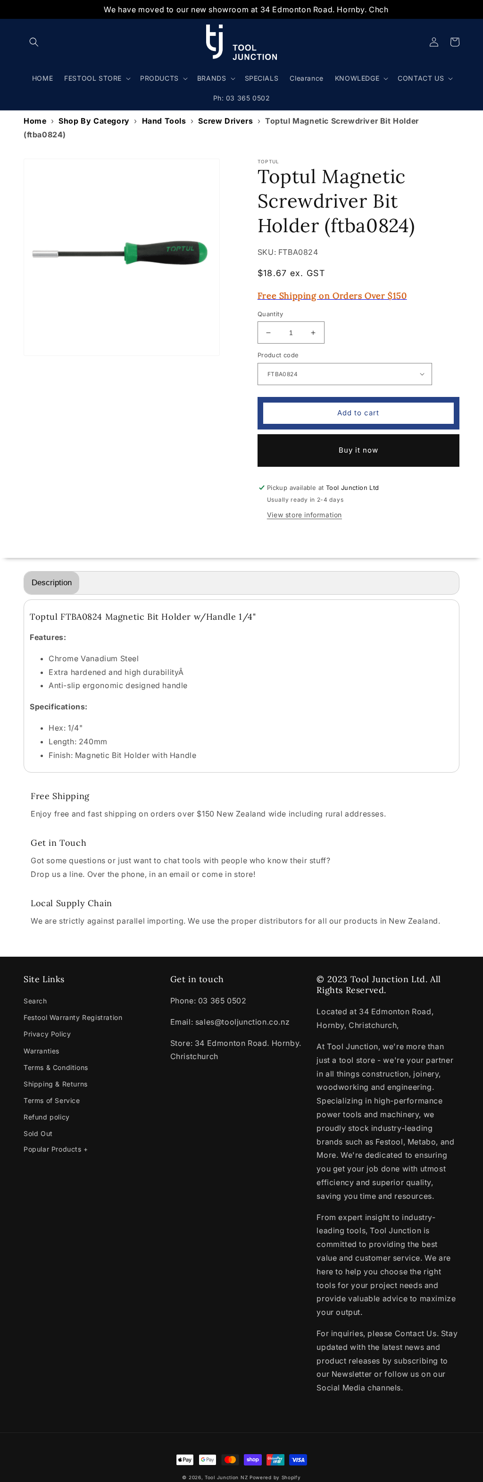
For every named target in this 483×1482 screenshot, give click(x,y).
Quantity (270, 314)
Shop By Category (94, 121)
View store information (304, 515)
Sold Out (38, 1133)
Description (52, 582)
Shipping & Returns (56, 1084)
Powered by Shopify (275, 1477)
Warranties (41, 1051)
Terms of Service (52, 1100)
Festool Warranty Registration (73, 1017)
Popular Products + (56, 1149)
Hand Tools (164, 121)
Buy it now (358, 450)
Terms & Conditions (56, 1067)
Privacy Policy (47, 1034)
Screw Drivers (225, 121)
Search (35, 1001)
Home (35, 121)
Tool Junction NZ (226, 1477)
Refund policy (47, 1117)
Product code (278, 355)
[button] (34, 42)
